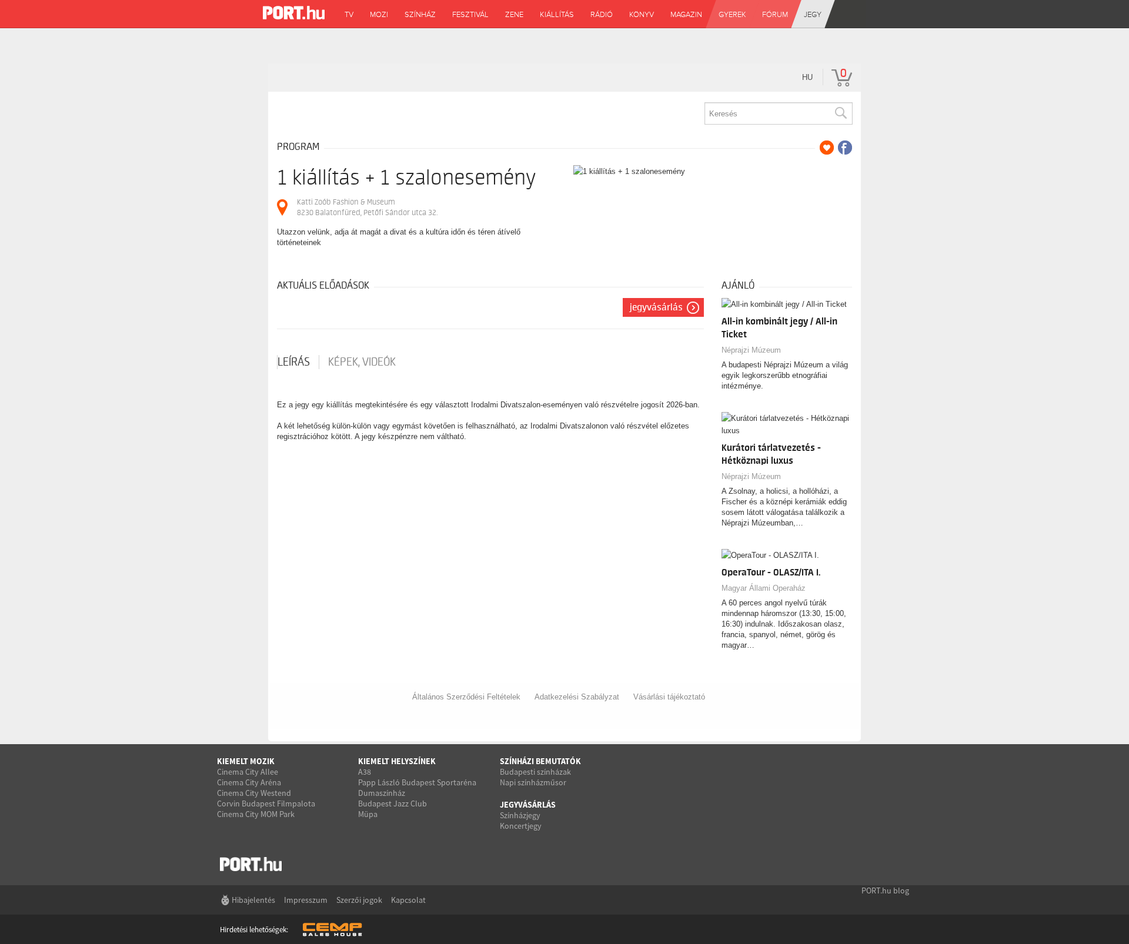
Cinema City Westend (254, 793)
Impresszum (306, 900)
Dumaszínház (381, 793)
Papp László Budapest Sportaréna (417, 782)
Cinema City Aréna (249, 782)
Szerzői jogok (359, 900)
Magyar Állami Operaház (764, 588)
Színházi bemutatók (540, 761)
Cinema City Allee (247, 771)
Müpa (368, 814)
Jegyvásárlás (656, 307)
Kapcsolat (408, 900)
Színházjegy (520, 815)
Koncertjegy (521, 826)
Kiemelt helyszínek (397, 761)
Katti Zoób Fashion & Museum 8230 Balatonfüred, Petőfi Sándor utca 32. (367, 207)
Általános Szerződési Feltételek (466, 696)
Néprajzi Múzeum (751, 350)
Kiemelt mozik (246, 761)
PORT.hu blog (885, 890)
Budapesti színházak (535, 771)
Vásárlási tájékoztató (669, 696)
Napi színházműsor (533, 782)
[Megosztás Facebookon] (845, 147)
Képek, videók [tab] (362, 362)
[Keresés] (840, 113)
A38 (364, 771)
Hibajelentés (253, 900)
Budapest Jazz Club (392, 803)
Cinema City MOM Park (256, 814)
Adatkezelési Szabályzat (577, 696)
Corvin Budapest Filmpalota (266, 803)
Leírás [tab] (294, 362)
